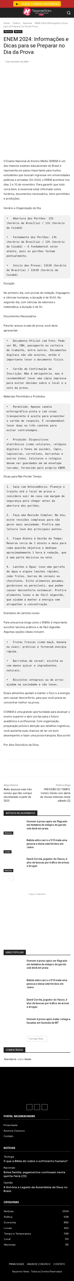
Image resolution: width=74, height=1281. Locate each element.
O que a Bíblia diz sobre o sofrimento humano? (36, 1161)
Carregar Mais (36, 1038)
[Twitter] (26, 70)
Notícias (18, 31)
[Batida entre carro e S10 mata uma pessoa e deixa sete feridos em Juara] (14, 846)
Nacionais (9, 1167)
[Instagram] (37, 1107)
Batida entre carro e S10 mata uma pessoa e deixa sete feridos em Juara (47, 844)
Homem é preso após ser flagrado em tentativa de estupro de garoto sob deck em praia (47, 825)
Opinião (8, 1182)
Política (16, 23)
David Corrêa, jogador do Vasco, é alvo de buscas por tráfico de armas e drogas (48, 862)
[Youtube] (44, 1107)
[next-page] (11, 878)
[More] (52, 70)
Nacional (27, 23)
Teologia (9, 1156)
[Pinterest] (35, 70)
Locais (7, 851)
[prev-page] (6, 878)
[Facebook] (18, 70)
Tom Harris (10, 1059)
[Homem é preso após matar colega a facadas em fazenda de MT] (14, 1025)
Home (7, 23)
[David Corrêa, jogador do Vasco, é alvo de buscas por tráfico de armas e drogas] (14, 865)
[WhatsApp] (43, 70)
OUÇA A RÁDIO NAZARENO (39, 4)
